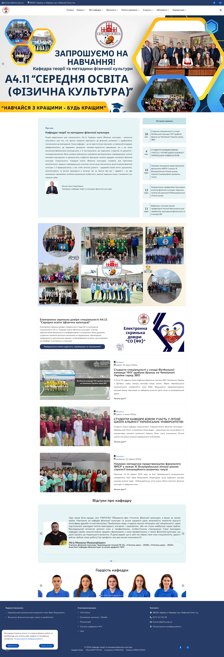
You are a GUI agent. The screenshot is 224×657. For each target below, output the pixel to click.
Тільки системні (46, 646)
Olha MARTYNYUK (94, 650)
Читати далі (119, 398)
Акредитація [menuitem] (178, 10)
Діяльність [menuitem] (111, 10)
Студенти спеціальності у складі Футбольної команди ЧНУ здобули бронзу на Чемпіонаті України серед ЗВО (144, 372)
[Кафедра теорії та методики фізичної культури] (5, 10)
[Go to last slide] (3, 63)
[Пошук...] (221, 10)
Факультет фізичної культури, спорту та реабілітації (30, 617)
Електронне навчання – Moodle (93, 617)
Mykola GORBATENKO (135, 650)
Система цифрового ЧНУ (91, 626)
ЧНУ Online (85, 612)
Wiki (82, 631)
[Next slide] (220, 63)
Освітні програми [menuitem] (129, 10)
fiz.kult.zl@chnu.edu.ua (162, 622)
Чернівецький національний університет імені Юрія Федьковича (36, 612)
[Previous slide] (41, 533)
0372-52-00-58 (160, 617)
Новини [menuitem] (80, 10)
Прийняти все (12, 646)
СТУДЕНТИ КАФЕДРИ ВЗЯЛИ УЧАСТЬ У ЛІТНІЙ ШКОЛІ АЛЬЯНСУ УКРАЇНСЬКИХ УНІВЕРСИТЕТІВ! (148, 420)
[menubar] (127, 10)
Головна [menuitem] (70, 10)
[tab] (109, 561)
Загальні (120, 362)
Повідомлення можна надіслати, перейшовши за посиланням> (72, 346)
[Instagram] (220, 3)
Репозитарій (85, 622)
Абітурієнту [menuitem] (162, 10)
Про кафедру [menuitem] (95, 10)
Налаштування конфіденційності (167, 626)
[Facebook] (214, 3)
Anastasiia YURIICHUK (114, 650)
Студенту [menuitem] (147, 10)
